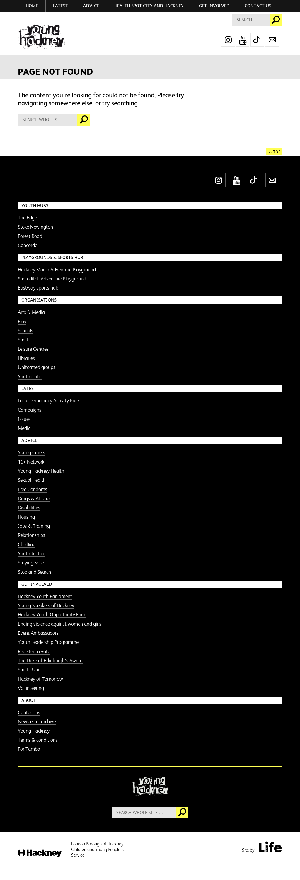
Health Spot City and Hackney (149, 5)
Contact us (258, 5)
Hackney (40, 853)
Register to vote (34, 651)
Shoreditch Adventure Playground (52, 279)
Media (24, 428)
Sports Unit (29, 670)
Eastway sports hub (38, 288)
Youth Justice (31, 553)
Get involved (214, 5)
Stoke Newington (35, 227)
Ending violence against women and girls (59, 624)
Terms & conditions (38, 740)
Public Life (270, 847)
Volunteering (31, 688)
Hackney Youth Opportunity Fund (52, 614)
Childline (26, 544)
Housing (26, 517)
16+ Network (31, 462)
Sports (24, 340)
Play (22, 321)
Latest (60, 5)
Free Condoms (32, 489)
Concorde (27, 245)
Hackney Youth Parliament (45, 596)
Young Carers (31, 452)
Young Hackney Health (41, 471)
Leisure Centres (33, 349)
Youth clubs (30, 376)
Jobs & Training (34, 526)
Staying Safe (31, 563)
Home (32, 5)
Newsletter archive (37, 721)
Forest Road (30, 236)
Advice (91, 5)
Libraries (26, 358)
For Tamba (29, 749)
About (28, 700)
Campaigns (29, 410)
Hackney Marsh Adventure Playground (57, 270)
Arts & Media (31, 312)
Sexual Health (32, 480)
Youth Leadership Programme (48, 642)
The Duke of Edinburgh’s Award (50, 660)
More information (41, 35)
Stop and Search (34, 572)
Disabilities (29, 507)
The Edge (27, 218)
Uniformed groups (36, 367)
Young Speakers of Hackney (46, 605)
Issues (24, 419)
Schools (25, 330)
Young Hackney (34, 731)
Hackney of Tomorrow (40, 679)
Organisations (39, 299)
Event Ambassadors (38, 633)
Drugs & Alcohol (34, 498)
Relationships (31, 535)
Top (276, 151)
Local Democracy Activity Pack (48, 401)
